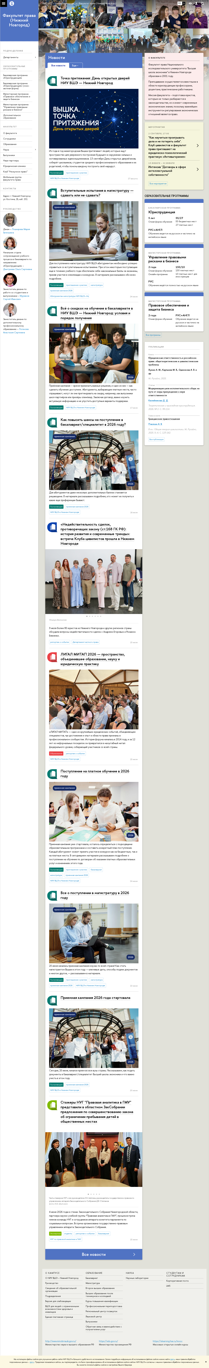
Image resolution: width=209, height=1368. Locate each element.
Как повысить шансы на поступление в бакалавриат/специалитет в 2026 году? (93, 422)
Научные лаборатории (137, 1278)
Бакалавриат (92, 1278)
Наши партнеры (11, 160)
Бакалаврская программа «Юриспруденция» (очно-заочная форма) (16, 86)
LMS (168, 1285)
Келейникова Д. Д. (158, 400)
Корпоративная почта (177, 1280)
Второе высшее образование (100, 1288)
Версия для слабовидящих (58, 1301)
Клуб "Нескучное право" (15, 171)
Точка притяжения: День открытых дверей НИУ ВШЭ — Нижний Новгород (95, 80)
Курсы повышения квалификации (102, 1301)
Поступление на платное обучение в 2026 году (95, 773)
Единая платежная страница (59, 1316)
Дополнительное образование (12, 116)
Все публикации (156, 439)
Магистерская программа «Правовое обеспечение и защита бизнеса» (16, 96)
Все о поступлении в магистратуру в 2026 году (95, 895)
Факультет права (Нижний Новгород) (19, 20)
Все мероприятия (158, 183)
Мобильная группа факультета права (12, 178)
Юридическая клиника (14, 166)
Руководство (51, 1283)
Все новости (94, 1254)
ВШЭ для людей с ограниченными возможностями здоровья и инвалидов (62, 1309)
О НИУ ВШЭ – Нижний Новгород (61, 1278)
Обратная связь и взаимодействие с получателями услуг (104, 1328)
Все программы (153, 335)
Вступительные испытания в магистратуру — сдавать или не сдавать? (97, 193)
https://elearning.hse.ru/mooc (167, 1341)
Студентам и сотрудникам (175, 1274)
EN (184, 3)
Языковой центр (94, 1316)
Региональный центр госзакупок (101, 1311)
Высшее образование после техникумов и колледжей (99, 1295)
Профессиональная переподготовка (104, 1306)
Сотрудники (9, 138)
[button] (48, 581)
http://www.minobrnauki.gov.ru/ (60, 1341)
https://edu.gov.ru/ (108, 1341)
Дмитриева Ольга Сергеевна (17, 269)
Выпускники (9, 155)
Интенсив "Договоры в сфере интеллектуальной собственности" (167, 171)
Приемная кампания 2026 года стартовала (95, 997)
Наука (130, 1272)
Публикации (156, 346)
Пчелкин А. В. (155, 424)
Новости (56, 57)
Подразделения (53, 1296)
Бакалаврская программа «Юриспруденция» (15, 76)
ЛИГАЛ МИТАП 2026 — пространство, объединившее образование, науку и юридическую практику (93, 659)
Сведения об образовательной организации (61, 1289)
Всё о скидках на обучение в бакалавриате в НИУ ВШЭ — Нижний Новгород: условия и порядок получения (97, 313)
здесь (172, 1359)
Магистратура (93, 1283)
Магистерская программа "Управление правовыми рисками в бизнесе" (15, 107)
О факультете (10, 133)
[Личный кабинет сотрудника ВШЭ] (196, 3)
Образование (10, 144)
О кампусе (52, 1272)
